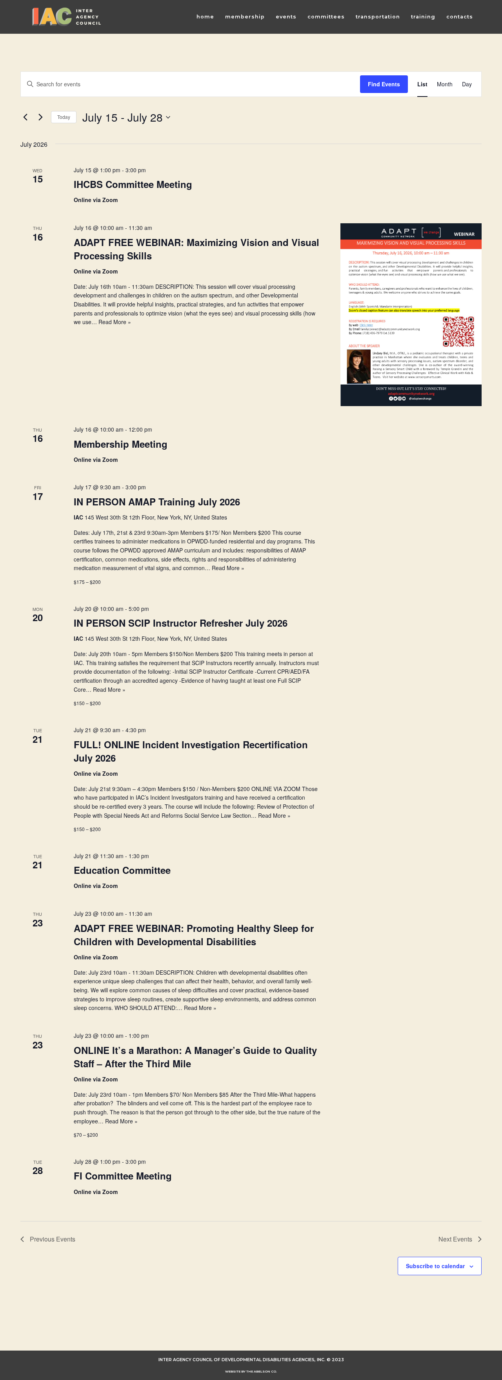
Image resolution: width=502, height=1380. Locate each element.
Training (423, 17)
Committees (326, 17)
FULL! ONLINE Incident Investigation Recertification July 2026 (191, 751)
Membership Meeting (120, 443)
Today (63, 116)
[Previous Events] (25, 117)
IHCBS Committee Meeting (133, 184)
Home (205, 17)
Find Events (384, 84)
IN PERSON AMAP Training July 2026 (157, 501)
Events (286, 17)
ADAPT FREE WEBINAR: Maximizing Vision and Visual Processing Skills (196, 248)
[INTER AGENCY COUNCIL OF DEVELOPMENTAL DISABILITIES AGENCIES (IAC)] (66, 17)
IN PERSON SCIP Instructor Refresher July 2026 (180, 622)
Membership (245, 17)
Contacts (459, 17)
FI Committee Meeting (123, 1175)
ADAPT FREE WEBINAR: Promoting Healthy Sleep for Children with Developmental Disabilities (194, 934)
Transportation (378, 17)
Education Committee (122, 870)
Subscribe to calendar (435, 1266)
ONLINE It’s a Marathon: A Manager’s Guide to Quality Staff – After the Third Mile (195, 1056)
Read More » (114, 322)
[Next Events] (40, 117)
